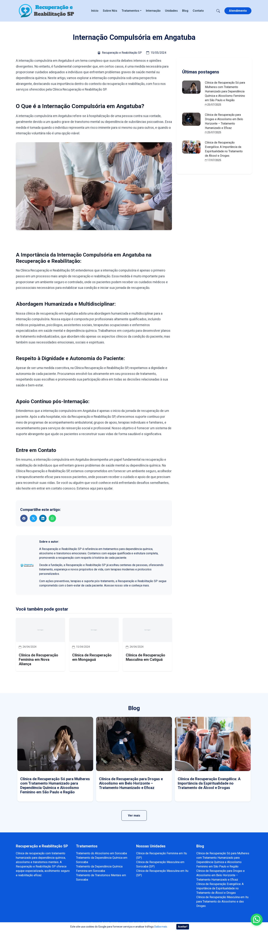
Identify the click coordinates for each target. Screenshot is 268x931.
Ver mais (134, 815)
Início (94, 10)
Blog (185, 10)
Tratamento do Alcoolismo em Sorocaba (101, 853)
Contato (198, 10)
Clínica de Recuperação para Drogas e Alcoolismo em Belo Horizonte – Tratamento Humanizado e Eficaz (131, 783)
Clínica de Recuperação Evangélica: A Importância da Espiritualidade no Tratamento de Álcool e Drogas (209, 783)
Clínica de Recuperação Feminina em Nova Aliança (38, 659)
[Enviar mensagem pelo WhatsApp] (257, 920)
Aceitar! (182, 926)
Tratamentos (130, 10)
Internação (153, 10)
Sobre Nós (110, 10)
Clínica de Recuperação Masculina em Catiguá (145, 657)
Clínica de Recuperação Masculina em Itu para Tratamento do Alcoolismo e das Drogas (222, 901)
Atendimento (238, 10)
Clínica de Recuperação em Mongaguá (92, 657)
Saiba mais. (161, 926)
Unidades (171, 10)
